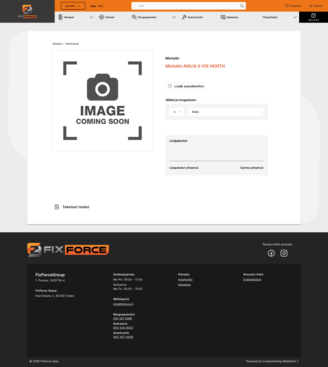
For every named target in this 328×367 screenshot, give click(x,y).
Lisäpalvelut (178, 141)
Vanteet (109, 17)
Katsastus (232, 17)
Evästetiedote (252, 279)
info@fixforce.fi (123, 304)
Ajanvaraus (313, 19)
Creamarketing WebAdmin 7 (281, 361)
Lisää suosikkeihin (189, 86)
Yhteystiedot (269, 17)
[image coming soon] (102, 100)
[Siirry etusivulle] (27, 11)
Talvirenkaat (72, 43)
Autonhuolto (195, 17)
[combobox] (226, 112)
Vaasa (93, 6)
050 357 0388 (122, 318)
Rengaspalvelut (147, 17)
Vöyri (100, 6)
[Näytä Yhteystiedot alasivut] (295, 17)
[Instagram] (284, 253)
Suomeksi (70, 6)
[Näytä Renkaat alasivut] (91, 17)
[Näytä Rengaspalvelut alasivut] (174, 17)
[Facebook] (271, 253)
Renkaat (69, 17)
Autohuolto (185, 279)
